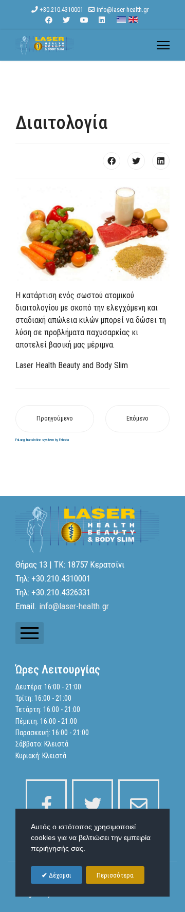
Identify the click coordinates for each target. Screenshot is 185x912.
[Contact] (138, 799)
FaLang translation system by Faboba (42, 439)
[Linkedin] (102, 20)
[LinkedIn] (161, 161)
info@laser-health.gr (123, 9)
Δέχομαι (59, 875)
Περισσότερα (115, 875)
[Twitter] (66, 20)
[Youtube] (84, 20)
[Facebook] (48, 20)
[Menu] (163, 45)
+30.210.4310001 (61, 9)
